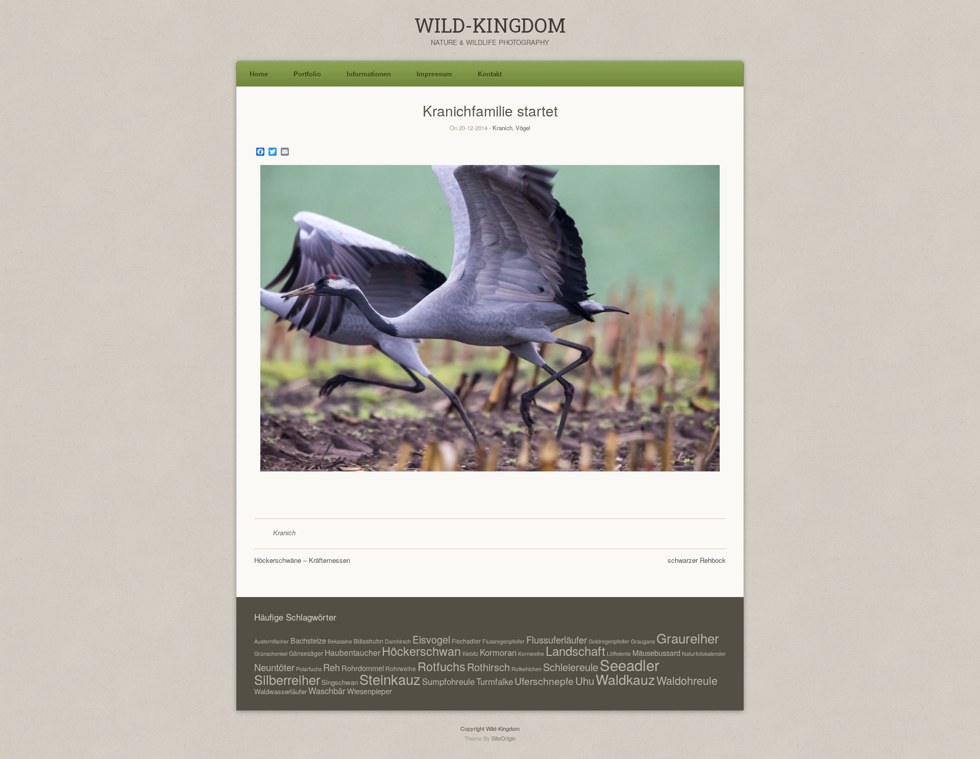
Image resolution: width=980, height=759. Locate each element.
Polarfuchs (309, 669)
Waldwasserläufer (280, 691)
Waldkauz (625, 679)
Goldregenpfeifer (609, 641)
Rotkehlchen (526, 669)
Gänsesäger (306, 653)
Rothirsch (488, 666)
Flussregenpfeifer (503, 641)
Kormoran (498, 652)
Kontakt (490, 74)
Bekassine (340, 641)
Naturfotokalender (704, 653)
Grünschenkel (270, 653)
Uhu (584, 680)
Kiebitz (470, 653)
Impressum (434, 74)
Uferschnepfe (544, 680)
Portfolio (307, 74)
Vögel (523, 128)
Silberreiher (287, 679)
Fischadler (466, 640)
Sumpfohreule (448, 681)
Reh (331, 667)
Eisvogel (431, 639)
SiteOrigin (504, 738)
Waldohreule (687, 680)
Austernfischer (271, 641)
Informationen (369, 74)
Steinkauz (390, 679)
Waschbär (327, 690)
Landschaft (575, 650)
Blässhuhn (368, 640)
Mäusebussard (656, 652)
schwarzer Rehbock (697, 560)
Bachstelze (308, 640)
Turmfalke (494, 681)
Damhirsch (398, 641)
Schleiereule (570, 666)
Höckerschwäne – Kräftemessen (302, 560)
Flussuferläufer (556, 639)
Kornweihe (531, 653)
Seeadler (629, 664)
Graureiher (687, 637)
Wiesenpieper (369, 690)
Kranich (502, 128)
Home (259, 74)
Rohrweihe (400, 668)
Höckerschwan (421, 650)
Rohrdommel (362, 667)
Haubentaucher (352, 652)
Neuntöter (274, 667)
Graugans (643, 641)
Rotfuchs (441, 666)
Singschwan (340, 682)
